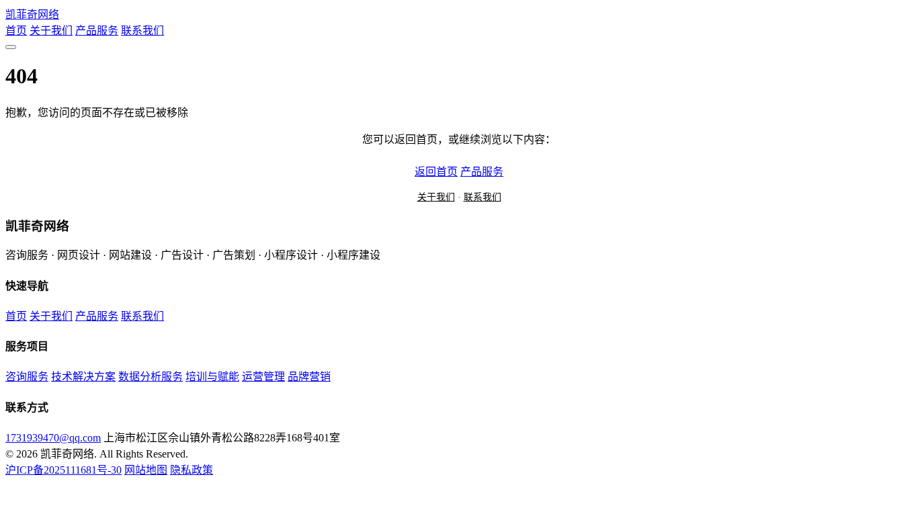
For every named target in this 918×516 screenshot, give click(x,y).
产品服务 (96, 30)
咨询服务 (26, 376)
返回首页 (436, 171)
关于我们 (51, 30)
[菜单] (10, 47)
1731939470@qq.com (53, 437)
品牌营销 (309, 376)
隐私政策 (191, 470)
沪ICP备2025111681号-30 (63, 470)
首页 (16, 30)
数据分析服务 (150, 376)
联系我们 (142, 30)
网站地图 (145, 470)
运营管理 (263, 376)
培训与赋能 (212, 376)
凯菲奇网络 (32, 14)
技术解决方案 (83, 376)
